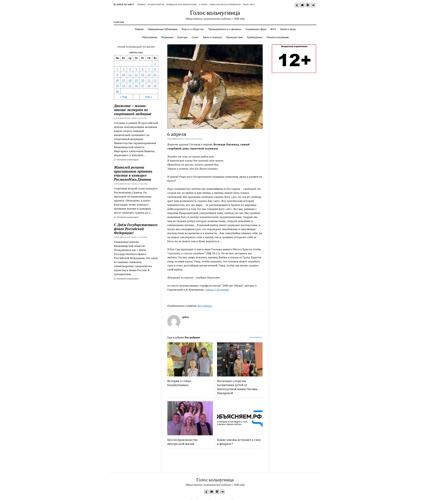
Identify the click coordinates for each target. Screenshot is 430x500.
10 (123, 74)
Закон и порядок (212, 37)
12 (136, 74)
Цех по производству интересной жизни (182, 442)
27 (142, 85)
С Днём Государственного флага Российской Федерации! (136, 229)
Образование (149, 37)
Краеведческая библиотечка (181, 4)
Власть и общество (193, 29)
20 (142, 80)
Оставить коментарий (127, 159)
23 (117, 85)
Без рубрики (205, 306)
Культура (182, 37)
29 (155, 85)
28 (148, 85)
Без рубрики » (256, 337)
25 (130, 85)
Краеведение (254, 37)
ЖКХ (273, 29)
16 (117, 80)
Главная (141, 4)
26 (136, 85)
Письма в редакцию (277, 37)
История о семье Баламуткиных (179, 383)
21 (148, 80)
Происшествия (234, 37)
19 (136, 80)
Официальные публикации (163, 29)
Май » (148, 96)
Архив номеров (156, 4)
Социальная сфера (255, 29)
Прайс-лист (249, 4)
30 (117, 91)
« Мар (123, 96)
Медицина (167, 37)
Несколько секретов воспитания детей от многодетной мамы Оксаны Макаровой (237, 387)
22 (155, 80)
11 (130, 74)
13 (142, 74)
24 (123, 85)
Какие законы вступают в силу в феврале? (239, 442)
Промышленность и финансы (224, 29)
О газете (203, 4)
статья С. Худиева (216, 289)
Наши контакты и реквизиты (225, 4)
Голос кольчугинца (215, 12)
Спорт (195, 37)
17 (123, 80)
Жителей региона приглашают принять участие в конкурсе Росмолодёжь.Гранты (133, 173)
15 (155, 74)
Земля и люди (288, 29)
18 (130, 80)
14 (148, 74)
